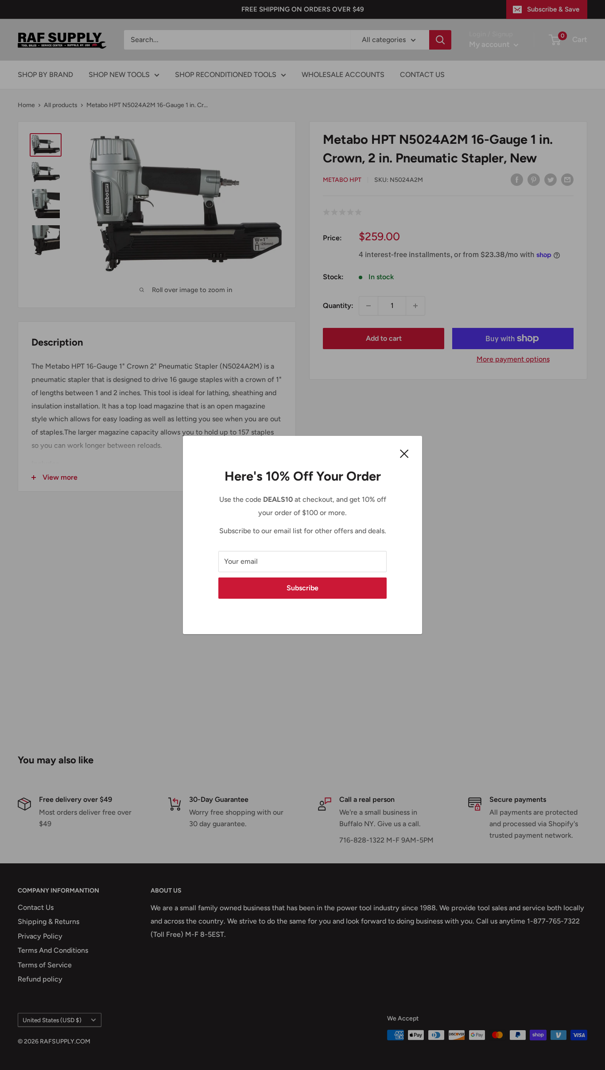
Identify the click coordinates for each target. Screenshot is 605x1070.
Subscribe (302, 588)
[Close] (404, 453)
